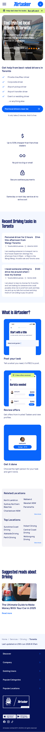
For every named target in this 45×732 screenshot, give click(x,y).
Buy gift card (33, 11)
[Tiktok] (12, 722)
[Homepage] (22, 4)
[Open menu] (4, 4)
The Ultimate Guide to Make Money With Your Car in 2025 (19, 606)
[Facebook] (4, 721)
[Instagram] (8, 722)
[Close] (42, 11)
